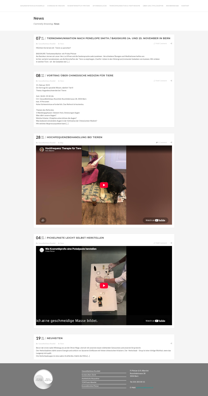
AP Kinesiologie (100, 6)
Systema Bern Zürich (89, 375)
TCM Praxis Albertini (89, 382)
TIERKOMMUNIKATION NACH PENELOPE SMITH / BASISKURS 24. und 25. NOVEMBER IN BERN (108, 38)
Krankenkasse (172, 6)
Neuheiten (55, 338)
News (62, 44)
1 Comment (162, 142)
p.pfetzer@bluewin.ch (144, 387)
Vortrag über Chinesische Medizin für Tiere (80, 75)
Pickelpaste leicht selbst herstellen (75, 237)
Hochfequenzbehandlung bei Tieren (74, 137)
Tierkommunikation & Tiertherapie (124, 6)
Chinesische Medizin (56, 6)
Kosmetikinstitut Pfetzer (79, 6)
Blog (61, 143)
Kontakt (185, 6)
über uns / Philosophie (153, 6)
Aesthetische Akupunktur (90, 379)
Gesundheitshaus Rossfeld (32, 6)
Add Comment (161, 43)
